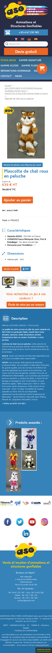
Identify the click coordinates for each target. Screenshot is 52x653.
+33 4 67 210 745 (29, 32)
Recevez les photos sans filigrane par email (22, 165)
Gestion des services (44, 649)
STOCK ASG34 (8, 60)
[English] (23, 39)
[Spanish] (36, 39)
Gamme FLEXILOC (32, 65)
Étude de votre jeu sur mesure (26, 304)
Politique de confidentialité (26, 630)
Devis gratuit (26, 51)
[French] (16, 39)
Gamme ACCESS (9, 65)
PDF (27, 269)
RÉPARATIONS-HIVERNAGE (16, 70)
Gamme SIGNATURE (30, 60)
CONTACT (6, 76)
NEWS (18, 76)
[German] (29, 39)
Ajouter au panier (17, 200)
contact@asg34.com (26, 600)
